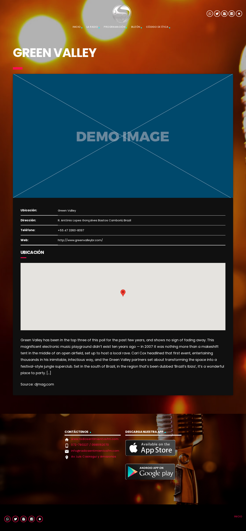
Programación (114, 27)
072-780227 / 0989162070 (90, 445)
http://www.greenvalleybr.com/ (80, 240)
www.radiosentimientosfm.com (94, 439)
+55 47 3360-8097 (71, 230)
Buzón (135, 27)
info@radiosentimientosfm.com (95, 451)
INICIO (77, 27)
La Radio (92, 27)
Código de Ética (157, 27)
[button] (123, 293)
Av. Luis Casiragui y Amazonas (93, 456)
